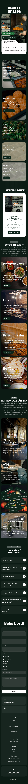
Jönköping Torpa (8, 659)
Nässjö (5, 663)
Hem (14, 720)
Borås (14, 751)
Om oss (14, 729)
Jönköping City (7, 656)
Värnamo (6, 661)
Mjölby (5, 666)
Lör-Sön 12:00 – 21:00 (14, 761)
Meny (14, 724)
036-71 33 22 (7, 711)
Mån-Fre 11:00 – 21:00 (14, 759)
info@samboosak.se (9, 702)
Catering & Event (14, 726)
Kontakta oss (14, 731)
